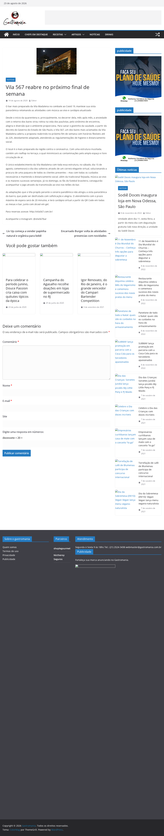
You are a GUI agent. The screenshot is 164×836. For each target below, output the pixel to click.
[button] (64, 34)
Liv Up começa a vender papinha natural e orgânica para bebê (26, 233)
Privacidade (9, 555)
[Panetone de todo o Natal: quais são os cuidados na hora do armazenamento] (125, 323)
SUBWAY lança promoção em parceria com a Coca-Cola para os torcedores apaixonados (148, 352)
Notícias (95, 34)
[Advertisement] (103, 17)
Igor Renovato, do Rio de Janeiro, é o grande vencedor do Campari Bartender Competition (94, 290)
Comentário (11, 342)
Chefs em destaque (36, 34)
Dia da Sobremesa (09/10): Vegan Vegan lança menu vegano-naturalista (149, 498)
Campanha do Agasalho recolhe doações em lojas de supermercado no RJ (56, 288)
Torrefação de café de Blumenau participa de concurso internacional (149, 469)
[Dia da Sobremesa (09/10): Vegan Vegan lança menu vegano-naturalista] (125, 502)
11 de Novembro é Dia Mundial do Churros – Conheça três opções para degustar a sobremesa (148, 251)
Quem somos (10, 547)
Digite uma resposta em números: (23, 432)
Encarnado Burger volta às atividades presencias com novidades (84, 233)
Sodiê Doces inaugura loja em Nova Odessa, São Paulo (137, 200)
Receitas (58, 34)
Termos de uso (10, 551)
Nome (7, 385)
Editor (34, 100)
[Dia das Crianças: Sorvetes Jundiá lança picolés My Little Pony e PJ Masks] (125, 388)
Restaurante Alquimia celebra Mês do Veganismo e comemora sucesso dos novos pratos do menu (149, 287)
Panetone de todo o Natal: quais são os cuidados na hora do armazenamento (148, 319)
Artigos (76, 34)
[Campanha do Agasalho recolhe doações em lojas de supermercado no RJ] (56, 255)
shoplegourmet (62, 548)
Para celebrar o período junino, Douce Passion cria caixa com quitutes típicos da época (17, 290)
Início (16, 34)
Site (5, 416)
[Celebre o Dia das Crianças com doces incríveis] (125, 415)
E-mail (7, 401)
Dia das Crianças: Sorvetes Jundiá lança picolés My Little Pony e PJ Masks (148, 384)
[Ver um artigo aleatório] (157, 34)
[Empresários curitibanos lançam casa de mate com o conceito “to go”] (125, 442)
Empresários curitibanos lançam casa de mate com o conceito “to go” (147, 438)
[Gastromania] (6, 34)
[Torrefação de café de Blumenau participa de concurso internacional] (125, 473)
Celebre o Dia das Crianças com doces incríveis (148, 411)
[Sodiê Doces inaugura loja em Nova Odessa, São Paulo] (138, 179)
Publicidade (9, 559)
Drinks (109, 34)
